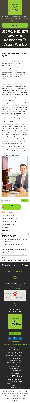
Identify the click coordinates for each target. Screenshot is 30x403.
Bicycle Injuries (6, 65)
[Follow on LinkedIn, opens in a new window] (20, 338)
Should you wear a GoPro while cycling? (14, 260)
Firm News (5, 227)
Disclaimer (6, 396)
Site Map (13, 396)
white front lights (15, 107)
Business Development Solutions (14, 398)
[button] (28, 391)
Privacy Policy (22, 396)
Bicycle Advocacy (7, 221)
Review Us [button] (15, 333)
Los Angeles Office (15, 288)
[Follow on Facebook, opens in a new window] (10, 338)
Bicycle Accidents (7, 218)
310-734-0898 (15, 20)
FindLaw (15, 400)
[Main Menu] (15, 25)
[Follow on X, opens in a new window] (15, 338)
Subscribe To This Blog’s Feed (11, 207)
